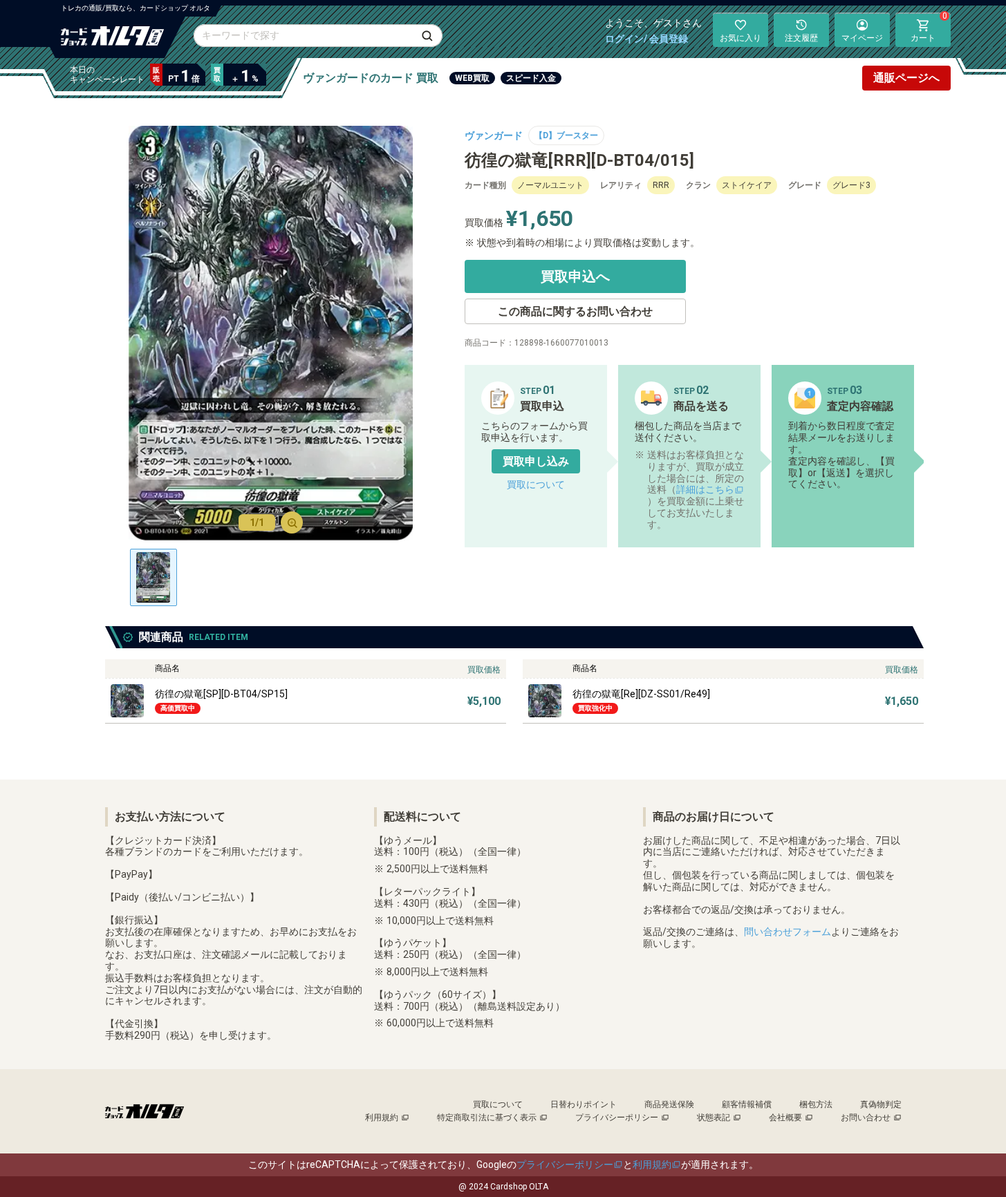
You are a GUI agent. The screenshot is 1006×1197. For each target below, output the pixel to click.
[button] (536, 461)
